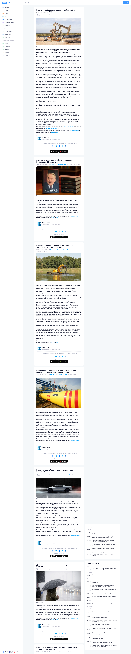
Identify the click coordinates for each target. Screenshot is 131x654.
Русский (18, 2)
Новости (52, 14)
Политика (59, 164)
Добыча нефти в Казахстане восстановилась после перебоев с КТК (104, 590)
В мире (68, 474)
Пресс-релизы (54, 651)
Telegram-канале (74, 130)
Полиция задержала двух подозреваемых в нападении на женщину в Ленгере (102, 625)
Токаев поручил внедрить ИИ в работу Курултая (103, 593)
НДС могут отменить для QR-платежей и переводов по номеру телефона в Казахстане (104, 633)
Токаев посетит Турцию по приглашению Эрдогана (104, 603)
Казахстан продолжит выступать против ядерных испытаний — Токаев (103, 575)
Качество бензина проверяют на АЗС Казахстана (103, 608)
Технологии (69, 249)
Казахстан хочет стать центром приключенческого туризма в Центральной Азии (104, 569)
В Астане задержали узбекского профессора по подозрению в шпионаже (103, 637)
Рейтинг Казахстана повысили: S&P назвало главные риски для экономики (104, 629)
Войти (126, 2)
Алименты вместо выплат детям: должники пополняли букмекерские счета (102, 616)
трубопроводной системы (52, 128)
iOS (57, 132)
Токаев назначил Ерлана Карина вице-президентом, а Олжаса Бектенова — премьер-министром (104, 537)
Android (53, 132)
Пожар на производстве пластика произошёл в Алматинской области (103, 549)
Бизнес (59, 14)
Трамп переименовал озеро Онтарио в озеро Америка (104, 600)
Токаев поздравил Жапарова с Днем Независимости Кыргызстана (104, 545)
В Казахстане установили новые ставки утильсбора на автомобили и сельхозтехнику (104, 646)
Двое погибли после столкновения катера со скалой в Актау (104, 532)
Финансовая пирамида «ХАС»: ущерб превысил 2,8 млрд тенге (104, 597)
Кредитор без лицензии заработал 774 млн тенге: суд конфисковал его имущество (104, 621)
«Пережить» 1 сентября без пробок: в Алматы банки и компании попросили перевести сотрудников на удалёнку (104, 554)
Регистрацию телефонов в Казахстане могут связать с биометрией (104, 582)
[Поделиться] (52, 146)
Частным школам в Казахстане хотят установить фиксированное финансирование (103, 541)
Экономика (63, 14)
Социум (64, 164)
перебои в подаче (68, 126)
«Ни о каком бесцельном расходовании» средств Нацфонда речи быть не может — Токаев (103, 586)
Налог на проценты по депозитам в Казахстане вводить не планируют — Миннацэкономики (103, 612)
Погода (59, 569)
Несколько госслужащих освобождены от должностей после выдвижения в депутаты (102, 641)
